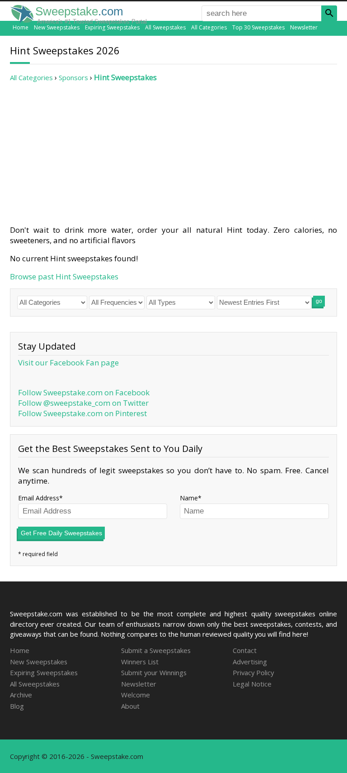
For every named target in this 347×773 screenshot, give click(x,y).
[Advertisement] (173, 153)
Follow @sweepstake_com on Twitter (83, 403)
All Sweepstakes (165, 27)
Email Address (38, 498)
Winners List (140, 661)
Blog (17, 706)
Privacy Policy (253, 672)
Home (20, 27)
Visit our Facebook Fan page (68, 362)
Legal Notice (252, 683)
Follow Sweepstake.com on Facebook (84, 392)
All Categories (209, 27)
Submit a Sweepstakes (156, 650)
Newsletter (304, 27)
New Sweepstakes (57, 27)
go (319, 301)
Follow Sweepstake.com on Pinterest (82, 413)
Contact (245, 650)
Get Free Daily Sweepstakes (61, 533)
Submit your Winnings (154, 672)
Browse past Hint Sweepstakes (64, 276)
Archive (21, 694)
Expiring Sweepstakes (112, 27)
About (130, 706)
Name (189, 498)
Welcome (135, 694)
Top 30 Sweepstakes (258, 27)
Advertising (250, 661)
